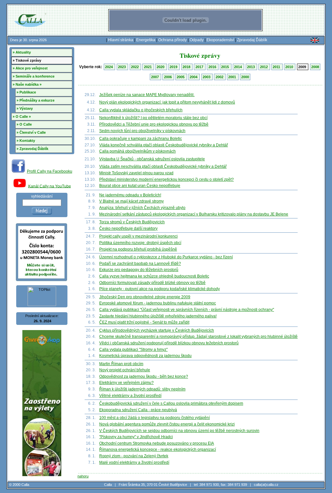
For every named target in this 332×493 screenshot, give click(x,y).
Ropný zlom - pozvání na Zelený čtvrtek (133, 456)
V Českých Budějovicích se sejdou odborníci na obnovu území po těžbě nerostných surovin (179, 430)
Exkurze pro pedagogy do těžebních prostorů (138, 269)
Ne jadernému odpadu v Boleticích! (130, 195)
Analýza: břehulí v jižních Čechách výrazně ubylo (142, 207)
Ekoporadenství (220, 40)
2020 (161, 67)
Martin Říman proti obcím (121, 364)
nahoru (83, 476)
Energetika (145, 40)
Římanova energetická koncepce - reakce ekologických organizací (157, 449)
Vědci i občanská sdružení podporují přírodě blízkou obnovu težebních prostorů (169, 343)
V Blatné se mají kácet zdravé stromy (131, 201)
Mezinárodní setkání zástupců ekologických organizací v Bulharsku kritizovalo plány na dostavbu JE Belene (193, 214)
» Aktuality (22, 52)
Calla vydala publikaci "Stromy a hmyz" (133, 349)
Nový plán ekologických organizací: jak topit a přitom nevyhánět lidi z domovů (167, 102)
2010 (289, 67)
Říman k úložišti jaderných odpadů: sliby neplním (142, 389)
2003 (207, 77)
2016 (212, 67)
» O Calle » (22, 116)
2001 (232, 77)
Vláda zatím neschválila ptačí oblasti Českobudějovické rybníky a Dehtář (163, 166)
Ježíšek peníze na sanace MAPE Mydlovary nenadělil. (147, 94)
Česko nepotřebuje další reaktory (128, 228)
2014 (238, 67)
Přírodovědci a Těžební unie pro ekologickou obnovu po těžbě (153, 124)
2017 (200, 67)
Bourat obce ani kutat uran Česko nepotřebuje (139, 185)
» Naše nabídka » (27, 84)
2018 (187, 67)
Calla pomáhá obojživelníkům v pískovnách (137, 151)
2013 (251, 67)
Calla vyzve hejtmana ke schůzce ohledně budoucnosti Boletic (154, 276)
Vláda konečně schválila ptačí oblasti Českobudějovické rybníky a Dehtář (163, 145)
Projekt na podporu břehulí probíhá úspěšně (138, 249)
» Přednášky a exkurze (35, 100)
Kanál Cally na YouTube (49, 186)
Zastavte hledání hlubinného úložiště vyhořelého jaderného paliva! (158, 316)
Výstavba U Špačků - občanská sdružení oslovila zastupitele (152, 159)
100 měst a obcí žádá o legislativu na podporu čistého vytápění (154, 417)
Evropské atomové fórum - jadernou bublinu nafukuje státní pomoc (157, 303)
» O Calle (24, 124)
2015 (225, 67)
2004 (194, 77)
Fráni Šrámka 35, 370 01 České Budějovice (153, 485)
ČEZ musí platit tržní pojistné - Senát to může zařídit (144, 322)
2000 (245, 77)
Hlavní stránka (120, 40)
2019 (174, 67)
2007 (155, 77)
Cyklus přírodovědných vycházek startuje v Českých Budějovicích (156, 330)
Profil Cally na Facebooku (49, 171)
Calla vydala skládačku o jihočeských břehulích (141, 110)
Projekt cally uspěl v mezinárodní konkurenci (138, 236)
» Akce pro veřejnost (30, 68)
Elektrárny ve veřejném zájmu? (126, 382)
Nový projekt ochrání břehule (124, 370)
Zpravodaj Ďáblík (252, 40)
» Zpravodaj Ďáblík (32, 149)
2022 (135, 67)
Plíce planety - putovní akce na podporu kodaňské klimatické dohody (159, 289)
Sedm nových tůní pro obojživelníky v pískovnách (142, 131)
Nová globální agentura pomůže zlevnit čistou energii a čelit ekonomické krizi (167, 424)
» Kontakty (26, 140)
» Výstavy (25, 108)
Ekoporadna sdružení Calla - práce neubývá (138, 410)
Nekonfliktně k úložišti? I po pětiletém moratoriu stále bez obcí (153, 118)
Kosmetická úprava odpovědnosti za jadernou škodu (145, 355)
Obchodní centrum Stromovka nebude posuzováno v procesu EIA (156, 443)
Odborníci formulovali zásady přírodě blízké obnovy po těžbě (152, 282)
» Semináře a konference (33, 76)
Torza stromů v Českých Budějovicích (132, 222)
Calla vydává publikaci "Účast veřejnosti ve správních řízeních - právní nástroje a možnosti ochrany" (186, 309)
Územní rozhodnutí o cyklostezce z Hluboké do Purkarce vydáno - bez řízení (166, 257)
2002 (220, 77)
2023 (122, 67)
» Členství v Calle (31, 132)
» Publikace (26, 92)
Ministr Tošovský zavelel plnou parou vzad (136, 173)
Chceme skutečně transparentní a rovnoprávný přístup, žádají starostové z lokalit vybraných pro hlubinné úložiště (198, 336)
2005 (181, 77)
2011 (277, 67)
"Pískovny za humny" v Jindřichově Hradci (136, 437)
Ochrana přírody (172, 40)
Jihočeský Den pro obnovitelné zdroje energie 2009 (144, 297)
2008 (315, 67)
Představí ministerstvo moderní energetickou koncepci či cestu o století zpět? (166, 179)
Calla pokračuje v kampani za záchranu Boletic (140, 138)
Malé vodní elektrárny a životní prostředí (134, 462)
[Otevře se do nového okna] (18, 171)
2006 (168, 77)
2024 (109, 67)
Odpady (197, 40)
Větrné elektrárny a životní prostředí (130, 395)
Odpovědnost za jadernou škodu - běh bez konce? (143, 376)
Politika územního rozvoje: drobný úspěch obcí (140, 242)
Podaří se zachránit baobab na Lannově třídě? (140, 263)
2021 (148, 67)
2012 (264, 67)
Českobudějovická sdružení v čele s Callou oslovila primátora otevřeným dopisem (171, 403)
